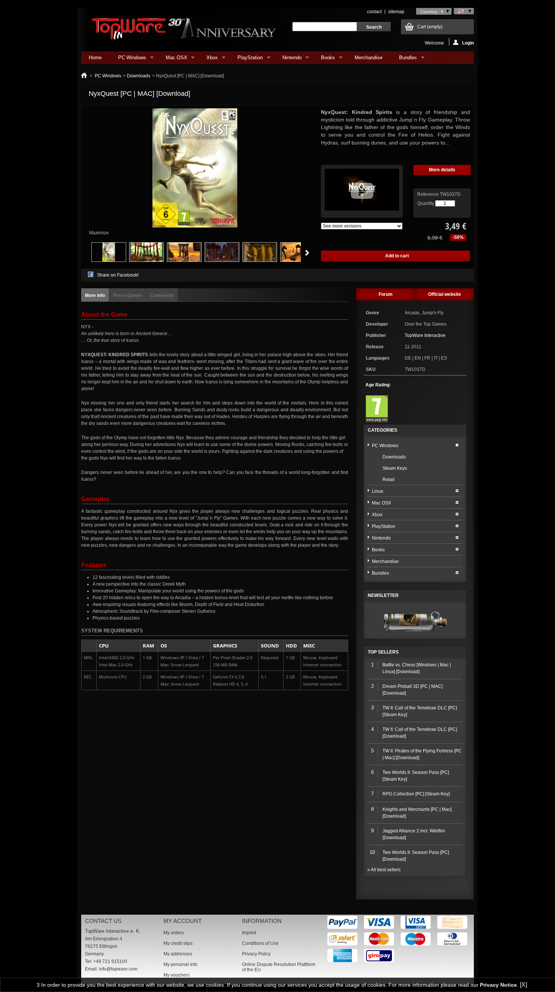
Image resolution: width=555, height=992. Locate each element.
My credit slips (178, 943)
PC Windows (128, 59)
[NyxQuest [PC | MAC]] (108, 260)
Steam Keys (394, 468)
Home (95, 57)
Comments (162, 295)
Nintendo (288, 59)
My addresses (177, 954)
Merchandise (368, 57)
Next (307, 252)
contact (374, 11)
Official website (444, 294)
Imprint (249, 932)
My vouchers (176, 975)
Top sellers (383, 652)
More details (442, 169)
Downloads (138, 75)
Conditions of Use (260, 943)
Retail (388, 479)
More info (95, 295)
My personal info (180, 964)
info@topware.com (118, 969)
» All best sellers (384, 869)
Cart (429, 26)
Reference (428, 194)
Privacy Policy (256, 954)
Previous (83, 252)
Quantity (425, 203)
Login (468, 42)
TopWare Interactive (425, 335)
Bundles (404, 59)
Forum (386, 294)
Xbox (208, 59)
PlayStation (246, 59)
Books (324, 59)
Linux (377, 491)
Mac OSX (172, 59)
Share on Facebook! (118, 275)
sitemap (396, 11)
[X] (523, 984)
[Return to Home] (84, 75)
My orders (173, 932)
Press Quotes (127, 295)
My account (182, 921)
